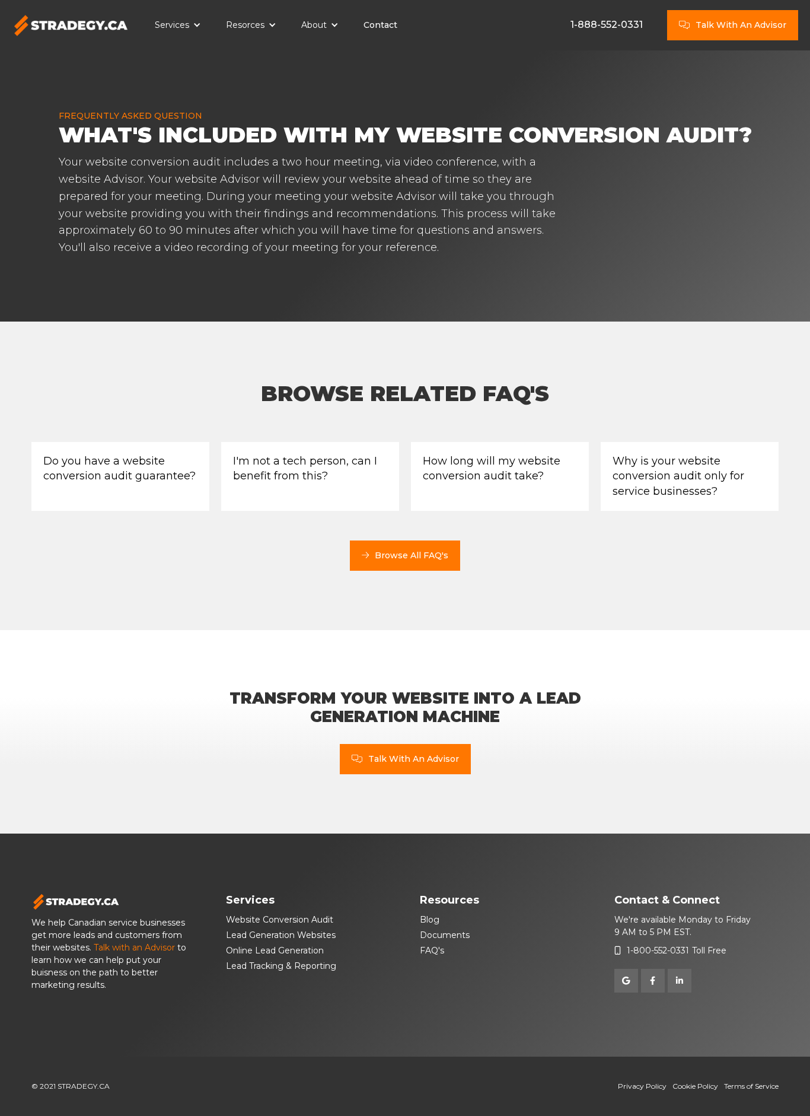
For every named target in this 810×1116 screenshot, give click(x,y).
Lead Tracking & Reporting (281, 966)
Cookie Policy (695, 1086)
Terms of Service (751, 1086)
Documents (445, 935)
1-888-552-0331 (606, 24)
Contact (380, 25)
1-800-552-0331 (658, 950)
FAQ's (432, 950)
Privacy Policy (642, 1086)
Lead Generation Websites (281, 935)
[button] (177, 25)
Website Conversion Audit (279, 919)
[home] (71, 25)
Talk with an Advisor (134, 947)
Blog (429, 919)
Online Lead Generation (275, 950)
